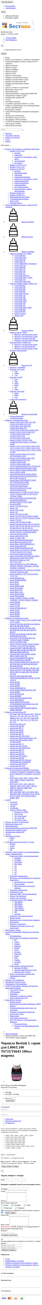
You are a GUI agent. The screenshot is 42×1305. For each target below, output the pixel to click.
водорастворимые (17, 416)
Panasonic (18, 954)
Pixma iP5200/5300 (17, 694)
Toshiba (17, 960)
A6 (15, 866)
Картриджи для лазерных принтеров (24, 938)
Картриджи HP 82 (17, 730)
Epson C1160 (14, 606)
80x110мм (18, 864)
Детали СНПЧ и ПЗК (18, 810)
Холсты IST (14, 201)
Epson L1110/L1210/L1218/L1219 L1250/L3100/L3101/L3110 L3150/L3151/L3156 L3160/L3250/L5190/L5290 (22, 435)
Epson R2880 (15, 616)
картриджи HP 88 (16, 732)
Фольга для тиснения (18, 896)
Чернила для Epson (17, 391)
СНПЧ (7, 800)
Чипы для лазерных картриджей (22, 974)
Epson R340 (14, 584)
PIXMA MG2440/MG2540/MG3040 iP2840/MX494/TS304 (23, 635)
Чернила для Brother (17, 367)
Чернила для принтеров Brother (26, 340)
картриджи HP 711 (17, 752)
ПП (15, 912)
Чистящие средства (12, 836)
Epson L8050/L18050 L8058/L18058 (23, 470)
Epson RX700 (15, 604)
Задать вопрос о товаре (10, 1166)
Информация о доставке (14, 1261)
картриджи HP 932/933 (18, 756)
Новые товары (15, 1002)
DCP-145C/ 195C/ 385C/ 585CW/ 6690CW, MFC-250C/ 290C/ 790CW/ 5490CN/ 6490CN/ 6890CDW (23, 786)
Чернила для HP (16, 377)
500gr (16, 385)
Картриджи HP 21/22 (18, 724)
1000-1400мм (19, 910)
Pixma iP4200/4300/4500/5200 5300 (23, 690)
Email (3, 1191)
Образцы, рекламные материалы (22, 1012)
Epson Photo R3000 (17, 596)
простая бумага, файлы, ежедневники (23, 190)
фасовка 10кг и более (22, 972)
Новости (8, 133)
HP (11, 850)
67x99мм (17, 860)
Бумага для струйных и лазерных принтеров (22, 149)
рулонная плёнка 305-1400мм (21, 900)
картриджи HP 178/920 (18, 746)
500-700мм (18, 906)
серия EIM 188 (19, 298)
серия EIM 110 (19, 274)
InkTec (12, 838)
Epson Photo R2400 (17, 594)
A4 (15, 870)
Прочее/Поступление (13, 1000)
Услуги (8, 834)
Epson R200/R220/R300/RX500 (21, 548)
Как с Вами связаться (9, 1203)
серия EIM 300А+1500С (23, 278)
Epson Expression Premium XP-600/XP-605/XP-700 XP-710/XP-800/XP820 (24, 531)
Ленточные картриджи (18, 1018)
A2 (15, 874)
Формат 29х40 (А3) (17, 193)
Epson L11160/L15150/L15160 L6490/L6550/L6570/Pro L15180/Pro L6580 (23, 442)
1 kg (15, 375)
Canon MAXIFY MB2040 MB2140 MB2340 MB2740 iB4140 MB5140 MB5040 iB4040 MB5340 (23, 650)
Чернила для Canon (17, 369)
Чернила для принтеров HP (24, 338)
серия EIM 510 (19, 280)
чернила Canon (20, 314)
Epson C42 (14, 508)
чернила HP (18, 316)
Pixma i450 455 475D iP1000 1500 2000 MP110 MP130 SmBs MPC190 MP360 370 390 (24, 672)
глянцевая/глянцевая (22, 177)
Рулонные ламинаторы (18, 890)
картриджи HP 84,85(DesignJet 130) (23, 738)
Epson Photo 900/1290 (18, 546)
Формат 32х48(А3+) (17, 195)
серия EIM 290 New (21, 276)
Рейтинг (4, 1231)
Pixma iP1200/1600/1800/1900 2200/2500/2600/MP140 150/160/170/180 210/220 (25, 678)
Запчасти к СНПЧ (21, 812)
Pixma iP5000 (15, 692)
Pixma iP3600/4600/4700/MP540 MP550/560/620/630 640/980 (22, 659)
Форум (8, 141)
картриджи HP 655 (17, 750)
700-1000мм (18, 908)
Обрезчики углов (16, 892)
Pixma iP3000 (15, 686)
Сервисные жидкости (18, 399)
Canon (12, 846)
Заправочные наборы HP (14, 832)
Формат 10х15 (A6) (17, 151)
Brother (12, 844)
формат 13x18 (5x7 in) (18, 165)
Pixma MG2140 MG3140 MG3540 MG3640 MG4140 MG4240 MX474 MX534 (23, 630)
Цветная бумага (16, 203)
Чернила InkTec (27, 330)
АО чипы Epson (20, 816)
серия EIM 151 (19, 262)
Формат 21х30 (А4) (17, 169)
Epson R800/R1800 (17, 586)
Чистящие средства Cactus (15, 982)
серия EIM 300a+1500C (23, 308)
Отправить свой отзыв (9, 1235)
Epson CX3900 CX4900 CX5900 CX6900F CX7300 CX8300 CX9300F (24, 599)
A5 (15, 868)
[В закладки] (4, 1109)
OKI (16, 958)
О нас (7, 139)
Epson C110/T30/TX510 (19, 506)
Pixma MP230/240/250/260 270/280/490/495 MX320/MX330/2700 (24, 703)
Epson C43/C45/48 (17, 510)
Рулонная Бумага (20, 1024)
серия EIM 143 (19, 270)
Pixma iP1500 (15, 682)
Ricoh (16, 964)
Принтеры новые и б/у (14, 824)
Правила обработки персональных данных (21, 1263)
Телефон (4, 1189)
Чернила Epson (27, 237)
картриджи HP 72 (16, 728)
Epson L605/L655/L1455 (19, 536)
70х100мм (18, 862)
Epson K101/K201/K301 (19, 534)
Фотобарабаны (15, 936)
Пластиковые (19, 884)
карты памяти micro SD (19, 998)
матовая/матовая (20, 173)
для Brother (14, 808)
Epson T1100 (14, 610)
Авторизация (10, 8)
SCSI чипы (18, 814)
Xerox (16, 950)
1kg (15, 387)
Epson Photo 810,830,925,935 (20, 542)
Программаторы (11, 826)
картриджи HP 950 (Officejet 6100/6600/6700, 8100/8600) (20, 761)
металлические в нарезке (23, 882)
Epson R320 (14, 582)
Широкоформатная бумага (20, 197)
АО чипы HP (19, 818)
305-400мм (18, 902)
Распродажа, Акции (13, 930)
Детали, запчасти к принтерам (17, 822)
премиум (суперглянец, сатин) (26, 179)
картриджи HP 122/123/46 (19, 736)
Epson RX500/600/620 (18, 608)
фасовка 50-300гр (21, 968)
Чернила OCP (26, 365)
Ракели (12, 978)
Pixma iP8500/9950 (17, 700)
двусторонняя (19, 161)
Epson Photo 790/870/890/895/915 (22, 544)
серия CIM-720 (20, 266)
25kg (16, 389)
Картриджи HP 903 (17, 754)
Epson (12, 848)
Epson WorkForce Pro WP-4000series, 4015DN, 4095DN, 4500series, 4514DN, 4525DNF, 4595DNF (24, 566)
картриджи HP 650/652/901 (20, 748)
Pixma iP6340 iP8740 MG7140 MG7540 (24, 668)
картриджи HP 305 (17, 726)
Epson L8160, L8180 (17, 472)
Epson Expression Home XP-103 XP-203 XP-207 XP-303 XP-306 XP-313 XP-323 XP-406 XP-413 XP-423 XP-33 (25, 526)
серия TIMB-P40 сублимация (25, 264)
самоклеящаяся (20, 185)
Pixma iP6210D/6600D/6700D (21, 698)
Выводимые (14, 1016)
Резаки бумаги (15, 918)
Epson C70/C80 (15, 520)
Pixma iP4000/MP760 (18, 688)
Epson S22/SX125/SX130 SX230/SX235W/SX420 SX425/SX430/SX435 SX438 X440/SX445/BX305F (20, 487)
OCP (11, 840)
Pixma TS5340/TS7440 (18, 642)
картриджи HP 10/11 (17, 766)
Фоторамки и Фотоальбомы (16, 984)
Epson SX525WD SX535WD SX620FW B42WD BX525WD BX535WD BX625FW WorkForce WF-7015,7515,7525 (25, 559)
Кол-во (8, 1098)
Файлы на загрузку (12, 137)
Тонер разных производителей (21, 966)
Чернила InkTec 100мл (18, 332)
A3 (15, 872)
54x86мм (17, 858)
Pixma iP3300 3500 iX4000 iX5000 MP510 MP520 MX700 (23, 655)
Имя (2, 1180)
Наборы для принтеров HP (15, 712)
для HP (12, 806)
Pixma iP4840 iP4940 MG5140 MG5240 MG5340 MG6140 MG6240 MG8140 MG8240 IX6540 (24, 664)
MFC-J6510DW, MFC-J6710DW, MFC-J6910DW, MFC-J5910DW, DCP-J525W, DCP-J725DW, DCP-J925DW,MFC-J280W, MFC (25, 795)
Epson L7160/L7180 (17, 538)
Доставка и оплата (12, 135)
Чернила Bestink (27, 222)
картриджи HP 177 (17, 744)
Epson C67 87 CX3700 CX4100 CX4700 (25, 518)
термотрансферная (21, 183)
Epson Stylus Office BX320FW (21, 554)
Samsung (17, 946)
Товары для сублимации (14, 980)
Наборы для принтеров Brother (17, 768)
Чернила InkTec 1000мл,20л (20, 342)
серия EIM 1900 (20, 300)
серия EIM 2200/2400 (22, 282)
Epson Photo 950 (16, 590)
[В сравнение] (6, 1109)
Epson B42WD (15, 504)
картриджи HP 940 (17, 758)
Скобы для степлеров (18, 898)
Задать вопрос (10, 1213)
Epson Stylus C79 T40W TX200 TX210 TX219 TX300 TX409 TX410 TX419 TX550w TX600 (24, 494)
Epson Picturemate (16, 588)
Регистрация (10, 6)
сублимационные (16, 418)
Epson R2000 (15, 614)
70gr (16, 371)
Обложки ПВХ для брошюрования (23, 894)
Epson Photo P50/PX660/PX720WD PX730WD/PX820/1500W (23, 481)
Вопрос (4, 1201)
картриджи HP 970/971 (18, 764)
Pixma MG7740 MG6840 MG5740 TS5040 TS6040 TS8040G (22, 639)
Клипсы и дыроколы (18, 924)
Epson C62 (14, 512)
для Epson (13, 802)
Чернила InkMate (27, 252)
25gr (16, 379)
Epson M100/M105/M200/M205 (21, 540)
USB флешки (15, 992)
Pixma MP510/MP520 (18, 706)
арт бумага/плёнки (21, 187)
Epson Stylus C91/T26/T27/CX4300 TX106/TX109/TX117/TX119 (23, 551)
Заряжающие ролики (18, 976)
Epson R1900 (15, 612)
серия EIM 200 (19, 260)
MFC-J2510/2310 (16, 790)
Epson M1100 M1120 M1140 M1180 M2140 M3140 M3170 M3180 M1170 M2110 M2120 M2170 (23, 476)
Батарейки (14, 994)
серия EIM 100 (19, 272)
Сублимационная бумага (19, 199)
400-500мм (18, 904)
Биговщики (14, 922)
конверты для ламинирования (21, 916)
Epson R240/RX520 (17, 578)
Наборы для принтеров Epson (16, 420)
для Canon (14, 804)
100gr (16, 373)
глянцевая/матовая (21, 181)
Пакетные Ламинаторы (19, 876)
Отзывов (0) (10, 1123)
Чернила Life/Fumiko (29, 414)
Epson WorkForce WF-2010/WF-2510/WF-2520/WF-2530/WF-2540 (25, 571)
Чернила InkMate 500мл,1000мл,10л (23, 284)
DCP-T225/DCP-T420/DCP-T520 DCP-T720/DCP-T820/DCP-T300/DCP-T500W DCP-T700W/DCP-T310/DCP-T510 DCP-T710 (25, 773)
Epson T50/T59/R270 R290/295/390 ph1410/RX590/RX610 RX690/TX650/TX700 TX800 (23, 500)
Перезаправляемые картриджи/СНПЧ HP (21, 828)
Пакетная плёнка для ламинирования (24, 856)
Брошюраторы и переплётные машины (25, 920)
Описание (9, 1119)
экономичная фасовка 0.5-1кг (25, 970)
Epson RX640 (15, 602)
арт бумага (18, 163)
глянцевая (18, 155)
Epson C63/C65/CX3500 (19, 514)
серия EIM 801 (19, 256)
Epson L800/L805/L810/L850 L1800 (23, 468)
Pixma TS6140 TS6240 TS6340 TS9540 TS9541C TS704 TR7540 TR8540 (24, 645)
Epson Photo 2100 (16, 592)
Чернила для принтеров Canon (26, 336)
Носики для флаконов (18, 350)
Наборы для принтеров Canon (16, 618)
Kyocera (17, 952)
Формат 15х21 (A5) (17, 167)
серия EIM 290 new (21, 294)
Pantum (17, 944)
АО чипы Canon (20, 820)
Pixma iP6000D (15, 696)
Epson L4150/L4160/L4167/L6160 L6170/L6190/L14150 (22, 455)
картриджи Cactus (17, 1014)
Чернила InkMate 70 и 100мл (21, 254)
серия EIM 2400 (20, 302)
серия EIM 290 (19, 290)
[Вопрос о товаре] (2, 1109)
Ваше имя (4, 1215)
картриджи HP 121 (17, 734)
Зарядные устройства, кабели (21, 996)
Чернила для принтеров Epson (25, 334)
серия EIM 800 (19, 268)
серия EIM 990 (19, 292)
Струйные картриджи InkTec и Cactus (19, 842)
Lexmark (17, 962)
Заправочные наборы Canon (16, 830)
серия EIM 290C (20, 258)
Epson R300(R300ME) (18, 580)
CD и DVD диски (16, 990)
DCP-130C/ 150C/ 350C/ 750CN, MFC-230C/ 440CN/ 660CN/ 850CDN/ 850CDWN (24, 780)
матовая (17, 153)
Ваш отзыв (5, 1225)
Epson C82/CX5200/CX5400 (20, 522)
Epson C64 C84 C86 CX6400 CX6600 (24, 516)
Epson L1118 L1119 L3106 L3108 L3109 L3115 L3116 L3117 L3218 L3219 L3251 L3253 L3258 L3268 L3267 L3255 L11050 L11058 (25, 449)
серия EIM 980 (19, 310)
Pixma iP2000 (15, 684)
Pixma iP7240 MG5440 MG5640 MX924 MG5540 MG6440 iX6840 (25, 625)
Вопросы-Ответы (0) (13, 1121)
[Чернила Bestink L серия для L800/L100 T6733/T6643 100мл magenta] (16, 1082)
